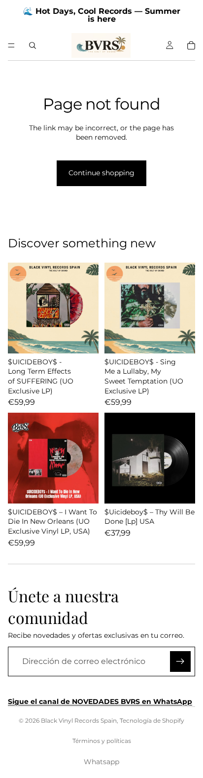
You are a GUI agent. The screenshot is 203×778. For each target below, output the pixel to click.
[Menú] (11, 45)
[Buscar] (32, 45)
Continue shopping (101, 172)
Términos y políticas (101, 740)
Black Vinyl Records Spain (79, 720)
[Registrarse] (180, 661)
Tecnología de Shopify (152, 720)
